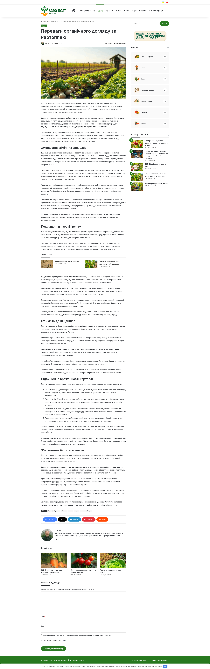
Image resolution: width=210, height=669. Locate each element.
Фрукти (109, 10)
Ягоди (118, 10)
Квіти (126, 10)
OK (165, 666)
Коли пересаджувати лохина (157, 183)
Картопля (57, 511)
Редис (89, 511)
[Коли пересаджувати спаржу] (47, 264)
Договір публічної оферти (139, 660)
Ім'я (43, 617)
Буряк (50, 511)
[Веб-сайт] (56, 539)
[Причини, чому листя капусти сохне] (113, 560)
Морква (64, 511)
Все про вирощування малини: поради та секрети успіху (156, 143)
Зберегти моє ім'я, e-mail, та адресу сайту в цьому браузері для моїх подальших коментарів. (78, 635)
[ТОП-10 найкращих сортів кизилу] (137, 167)
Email (43, 626)
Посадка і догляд (87, 10)
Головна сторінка (48, 21)
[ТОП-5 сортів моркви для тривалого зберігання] (54, 560)
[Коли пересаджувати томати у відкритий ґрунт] (84, 560)
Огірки (76, 511)
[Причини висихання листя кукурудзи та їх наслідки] (91, 264)
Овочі (100, 11)
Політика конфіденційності (159, 660)
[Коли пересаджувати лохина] (137, 186)
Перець (82, 511)
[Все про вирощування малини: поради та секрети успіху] (137, 144)
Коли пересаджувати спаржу (67, 261)
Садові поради (156, 10)
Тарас (47, 43)
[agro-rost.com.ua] (53, 11)
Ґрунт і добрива (139, 10)
